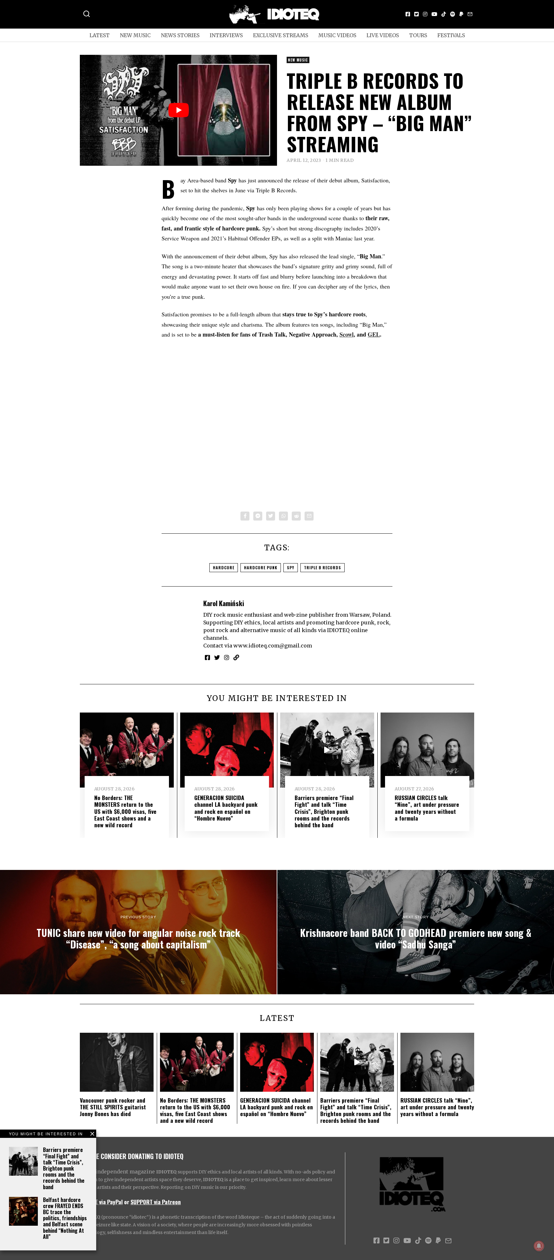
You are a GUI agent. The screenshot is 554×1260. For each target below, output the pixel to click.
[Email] (470, 14)
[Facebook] (408, 14)
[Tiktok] (444, 14)
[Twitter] (416, 14)
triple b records (322, 567)
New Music (135, 35)
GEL (374, 334)
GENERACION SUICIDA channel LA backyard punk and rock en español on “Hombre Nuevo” (225, 807)
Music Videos (337, 35)
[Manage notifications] (539, 1246)
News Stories (180, 35)
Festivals (451, 35)
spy (290, 567)
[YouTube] (434, 14)
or (126, 1201)
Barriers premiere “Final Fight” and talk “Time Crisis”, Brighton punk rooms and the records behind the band (63, 1168)
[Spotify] (453, 14)
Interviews (226, 35)
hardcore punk (260, 567)
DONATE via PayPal (101, 1201)
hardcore (223, 567)
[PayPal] (461, 14)
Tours (418, 35)
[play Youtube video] (178, 110)
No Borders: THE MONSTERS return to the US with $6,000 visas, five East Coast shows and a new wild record (125, 811)
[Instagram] (425, 14)
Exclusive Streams (280, 35)
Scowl (347, 334)
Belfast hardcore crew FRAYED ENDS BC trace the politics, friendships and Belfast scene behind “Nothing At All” (65, 1218)
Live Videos (382, 35)
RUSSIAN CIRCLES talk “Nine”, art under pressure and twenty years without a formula (427, 807)
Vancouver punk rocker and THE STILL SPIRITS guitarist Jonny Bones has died (113, 1107)
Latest (99, 35)
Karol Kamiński (223, 603)
